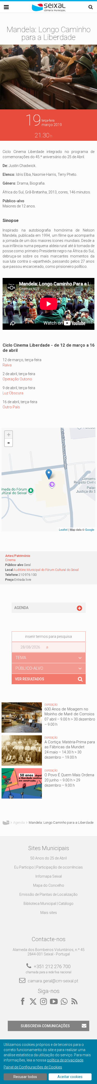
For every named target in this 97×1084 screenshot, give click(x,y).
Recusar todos (25, 1077)
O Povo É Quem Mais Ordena (69, 775)
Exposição (50, 704)
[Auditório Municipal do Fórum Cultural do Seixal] (49, 474)
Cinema (10, 560)
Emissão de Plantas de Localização (48, 894)
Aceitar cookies (70, 1077)
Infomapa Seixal (48, 876)
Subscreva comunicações (45, 1026)
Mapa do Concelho (48, 885)
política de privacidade (65, 1060)
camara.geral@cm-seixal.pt (53, 980)
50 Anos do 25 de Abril (48, 858)
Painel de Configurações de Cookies (33, 1067)
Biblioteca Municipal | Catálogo (48, 903)
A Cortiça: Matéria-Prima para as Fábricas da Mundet (69, 744)
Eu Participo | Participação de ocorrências (48, 867)
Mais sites (48, 913)
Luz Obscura (13, 393)
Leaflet (63, 529)
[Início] (48, 10)
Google (89, 529)
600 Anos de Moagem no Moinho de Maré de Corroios (69, 711)
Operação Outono (17, 379)
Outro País (11, 407)
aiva (8, 365)
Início (6, 822)
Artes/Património (17, 556)
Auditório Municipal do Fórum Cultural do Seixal (46, 570)
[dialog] (48, 1061)
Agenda (19, 822)
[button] (49, 658)
